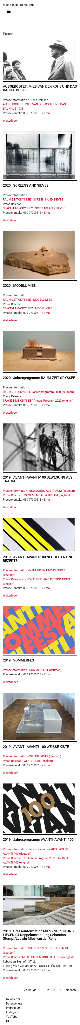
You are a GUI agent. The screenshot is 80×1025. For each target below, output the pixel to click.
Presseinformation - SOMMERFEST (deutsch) (32, 670)
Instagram (12, 1012)
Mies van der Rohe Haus (18, 5)
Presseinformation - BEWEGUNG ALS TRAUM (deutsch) (39, 490)
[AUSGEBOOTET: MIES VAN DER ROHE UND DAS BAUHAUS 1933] (39, 60)
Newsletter (13, 999)
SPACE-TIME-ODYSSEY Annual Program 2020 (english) (38, 400)
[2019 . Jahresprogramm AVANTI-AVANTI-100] (39, 808)
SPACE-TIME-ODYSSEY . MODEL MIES (27, 308)
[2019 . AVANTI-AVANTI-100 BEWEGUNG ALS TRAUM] (39, 447)
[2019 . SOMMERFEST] (39, 630)
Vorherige (30, 990)
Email (47, 113)
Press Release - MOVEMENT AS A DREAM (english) (36, 495)
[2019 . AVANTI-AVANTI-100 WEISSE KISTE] (39, 716)
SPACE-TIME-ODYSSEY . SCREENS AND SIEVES (34, 208)
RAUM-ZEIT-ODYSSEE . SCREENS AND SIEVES (33, 199)
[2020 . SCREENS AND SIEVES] (39, 155)
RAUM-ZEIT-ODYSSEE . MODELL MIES (27, 299)
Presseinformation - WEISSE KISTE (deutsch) (32, 756)
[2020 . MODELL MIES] (39, 255)
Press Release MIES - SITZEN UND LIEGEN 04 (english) (39, 957)
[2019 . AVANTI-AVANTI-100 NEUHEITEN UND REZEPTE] (39, 534)
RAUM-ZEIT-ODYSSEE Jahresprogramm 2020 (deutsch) (38, 392)
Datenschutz (14, 1003)
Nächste (71, 990)
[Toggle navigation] (8, 11)
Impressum (13, 1008)
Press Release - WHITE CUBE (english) (28, 761)
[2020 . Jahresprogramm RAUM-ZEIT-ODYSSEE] (39, 351)
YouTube (11, 1016)
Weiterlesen (10, 120)
